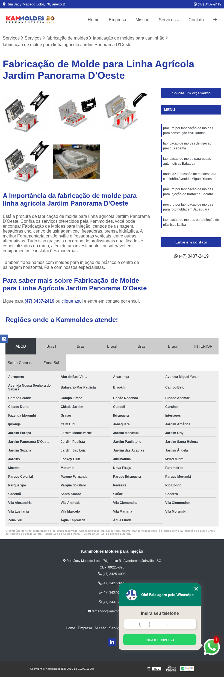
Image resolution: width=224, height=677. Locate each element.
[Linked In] (112, 642)
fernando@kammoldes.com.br (114, 611)
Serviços (167, 19)
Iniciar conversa (160, 639)
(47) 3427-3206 (114, 583)
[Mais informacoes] (215, 19)
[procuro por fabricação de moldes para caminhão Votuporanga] (26, 111)
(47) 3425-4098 (114, 574)
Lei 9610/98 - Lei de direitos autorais (107, 533)
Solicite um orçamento (191, 93)
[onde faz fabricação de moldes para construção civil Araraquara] (76, 161)
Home (93, 19)
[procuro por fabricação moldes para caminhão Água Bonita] (26, 161)
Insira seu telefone (160, 613)
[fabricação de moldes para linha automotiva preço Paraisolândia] (76, 111)
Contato (196, 19)
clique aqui (72, 301)
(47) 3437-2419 (209, 4)
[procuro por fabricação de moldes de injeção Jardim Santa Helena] (126, 111)
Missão (142, 19)
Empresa (117, 19)
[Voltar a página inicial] (30, 20)
